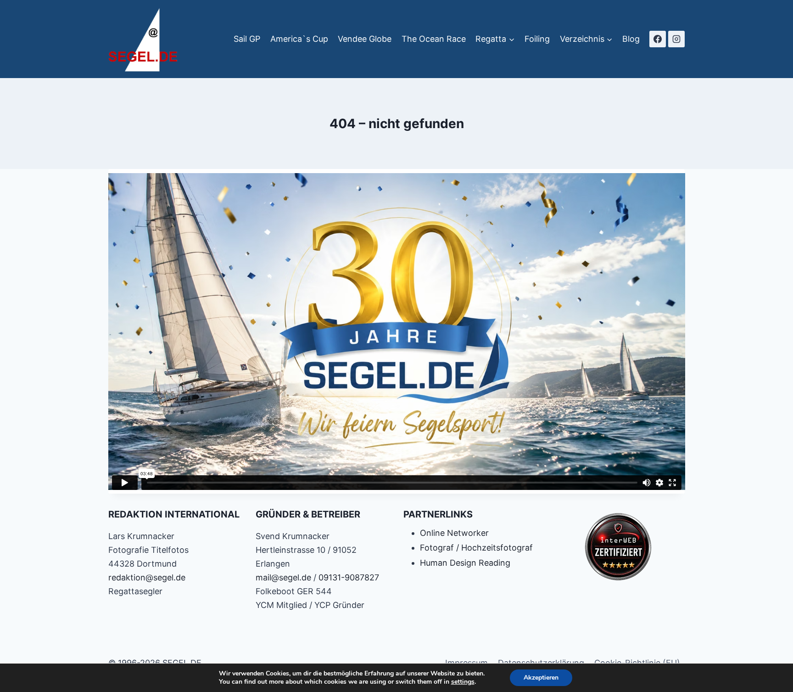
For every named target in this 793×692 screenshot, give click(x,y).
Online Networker (454, 533)
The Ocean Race (434, 39)
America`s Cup (299, 39)
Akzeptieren (541, 677)
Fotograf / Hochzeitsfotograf (476, 547)
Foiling (537, 39)
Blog (631, 39)
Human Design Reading (465, 563)
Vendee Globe (364, 39)
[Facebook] (657, 39)
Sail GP (247, 39)
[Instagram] (676, 39)
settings (463, 682)
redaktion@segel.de (146, 577)
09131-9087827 (348, 577)
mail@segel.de (283, 577)
